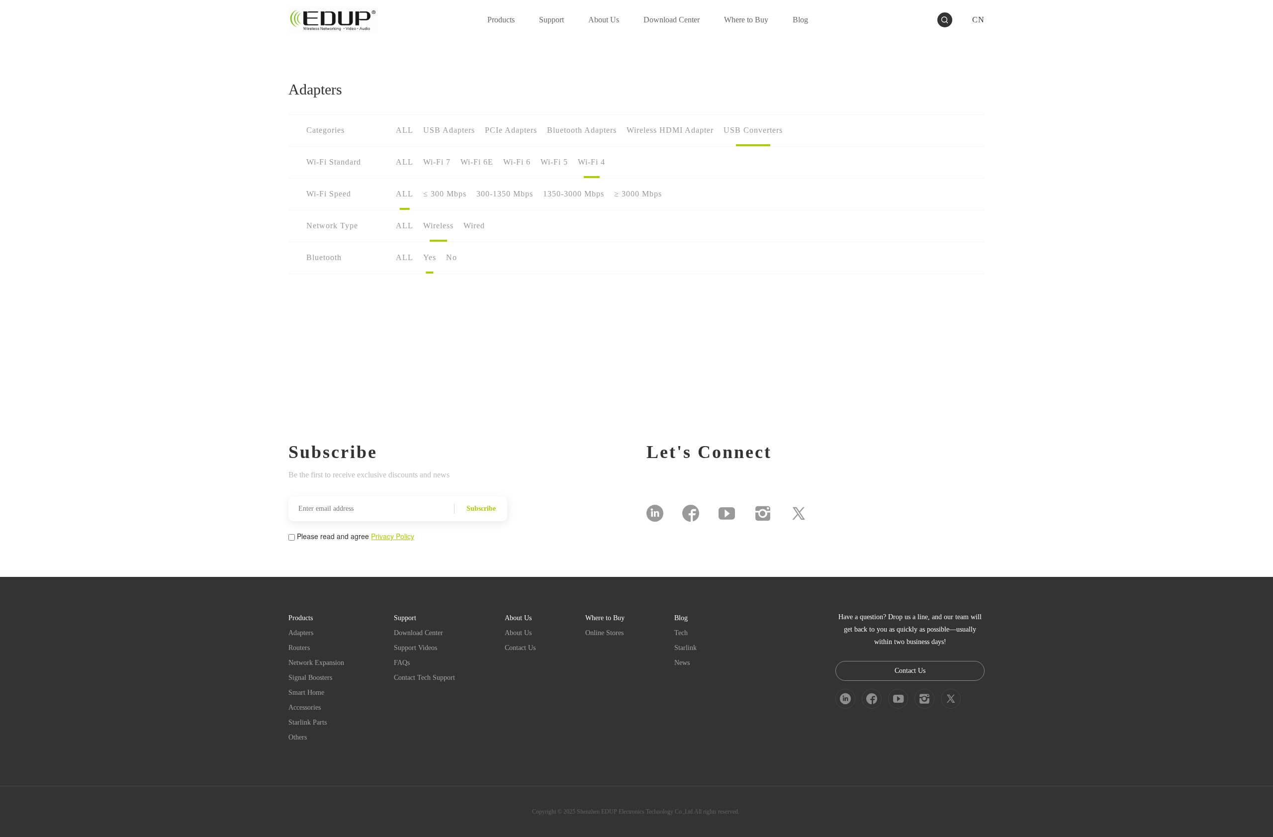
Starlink (685, 647)
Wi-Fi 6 (517, 162)
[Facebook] (690, 513)
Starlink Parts (307, 722)
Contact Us (520, 647)
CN (978, 19)
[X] (798, 513)
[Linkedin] (654, 513)
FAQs (402, 662)
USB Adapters (449, 130)
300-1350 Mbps (504, 193)
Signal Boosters (310, 677)
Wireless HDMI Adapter (670, 130)
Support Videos (415, 647)
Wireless (438, 225)
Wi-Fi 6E (476, 162)
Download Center (418, 633)
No (451, 257)
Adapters (300, 633)
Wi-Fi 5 (554, 162)
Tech (681, 633)
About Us (518, 633)
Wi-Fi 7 (437, 162)
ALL (404, 130)
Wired (474, 225)
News (682, 662)
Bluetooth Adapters (582, 130)
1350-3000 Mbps (573, 193)
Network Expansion (316, 662)
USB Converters (753, 130)
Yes (429, 257)
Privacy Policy (392, 536)
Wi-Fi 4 (591, 162)
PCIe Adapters (511, 130)
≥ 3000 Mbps (638, 193)
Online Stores (604, 633)
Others (297, 737)
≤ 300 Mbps (444, 193)
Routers (299, 647)
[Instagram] (762, 513)
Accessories (304, 707)
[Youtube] (726, 513)
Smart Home (306, 692)
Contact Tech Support (424, 677)
